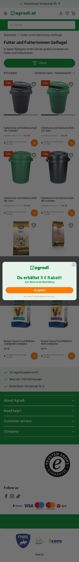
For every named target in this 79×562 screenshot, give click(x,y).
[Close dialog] (74, 264)
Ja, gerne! (39, 290)
